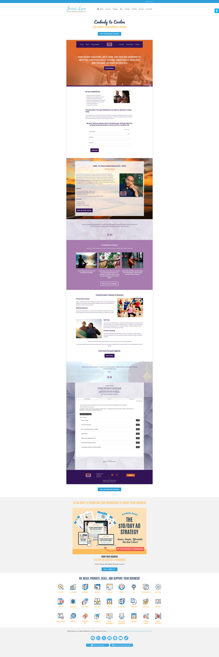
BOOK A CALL (149, 1)
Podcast (127, 9)
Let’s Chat (149, 9)
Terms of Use (111, 631)
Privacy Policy (127, 631)
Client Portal (148, 631)
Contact (135, 631)
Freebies (115, 9)
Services (108, 9)
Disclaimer (119, 631)
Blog (121, 9)
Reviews (141, 9)
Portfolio (134, 9)
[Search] (97, 9)
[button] (217, 11)
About (102, 9)
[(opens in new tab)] (109, 531)
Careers (141, 631)
